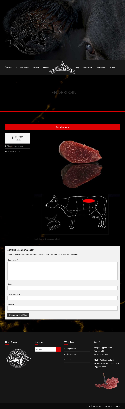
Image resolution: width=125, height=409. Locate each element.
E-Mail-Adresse (14, 294)
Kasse (112, 67)
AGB (69, 360)
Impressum (71, 349)
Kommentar (12, 260)
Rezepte (36, 67)
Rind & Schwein (22, 67)
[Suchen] (58, 349)
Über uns (8, 67)
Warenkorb (101, 67)
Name (10, 284)
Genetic (46, 67)
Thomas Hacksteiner (15, 146)
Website (10, 304)
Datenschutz (72, 354)
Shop (77, 67)
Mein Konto (88, 67)
